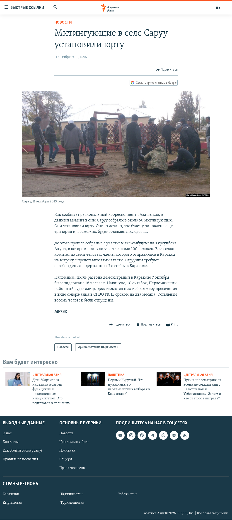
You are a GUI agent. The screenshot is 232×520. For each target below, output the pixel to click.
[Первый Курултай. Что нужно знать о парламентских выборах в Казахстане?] (93, 379)
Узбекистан (127, 494)
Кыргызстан (12, 503)
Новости (63, 23)
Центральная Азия (47, 375)
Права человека (72, 468)
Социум (65, 459)
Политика (116, 375)
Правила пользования (20, 459)
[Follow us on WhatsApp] (163, 435)
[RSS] (184, 435)
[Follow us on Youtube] (120, 435)
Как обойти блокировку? (22, 451)
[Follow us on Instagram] (131, 435)
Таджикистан (71, 494)
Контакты (11, 442)
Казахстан (11, 494)
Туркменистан (72, 503)
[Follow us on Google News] (174, 435)
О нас (7, 433)
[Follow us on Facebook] (142, 435)
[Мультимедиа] (218, 8)
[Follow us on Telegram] (152, 435)
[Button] (167, 70)
